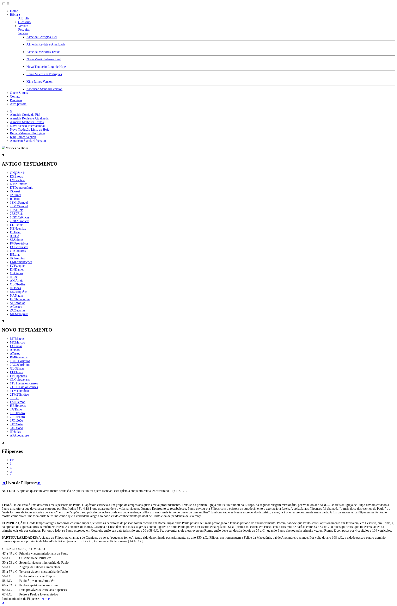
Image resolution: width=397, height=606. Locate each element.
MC (17, 342)
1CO (20, 361)
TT (14, 398)
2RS (16, 213)
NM (18, 184)
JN (15, 288)
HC (20, 299)
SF (17, 303)
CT (18, 251)
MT (17, 338)
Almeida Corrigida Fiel (41, 37)
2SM (19, 206)
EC (19, 247)
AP (19, 435)
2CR (19, 221)
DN (17, 269)
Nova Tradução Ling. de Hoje (46, 66)
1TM (19, 390)
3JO (16, 428)
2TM (19, 394)
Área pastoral (18, 104)
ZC (17, 310)
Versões (23, 25)
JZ (15, 195)
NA (16, 295)
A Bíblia (23, 18)
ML (19, 314)
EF (16, 372)
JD (15, 431)
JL (14, 277)
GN (17, 172)
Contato (15, 96)
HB (18, 405)
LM (21, 262)
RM (19, 357)
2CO (20, 364)
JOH (14, 236)
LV (17, 180)
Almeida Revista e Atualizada (45, 44)
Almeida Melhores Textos (43, 52)
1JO (16, 420)
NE (18, 228)
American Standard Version (44, 89)
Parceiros (16, 100)
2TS (24, 387)
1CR (19, 217)
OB (17, 284)
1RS (16, 210)
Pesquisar (24, 29)
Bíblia (15, 14)
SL (16, 239)
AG (16, 306)
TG (16, 409)
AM (16, 280)
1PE (17, 413)
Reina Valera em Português (44, 74)
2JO (16, 424)
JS (15, 191)
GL (17, 368)
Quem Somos (19, 92)
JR (17, 258)
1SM (19, 202)
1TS (24, 383)
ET (15, 232)
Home (14, 11)
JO (15, 350)
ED (16, 225)
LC (16, 346)
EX (16, 176)
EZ (17, 265)
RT (15, 198)
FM (17, 402)
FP (18, 376)
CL (20, 379)
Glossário (24, 22)
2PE (17, 417)
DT (21, 187)
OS (16, 273)
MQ (18, 291)
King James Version (39, 81)
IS (15, 254)
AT (15, 353)
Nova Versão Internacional (43, 59)
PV (19, 243)
